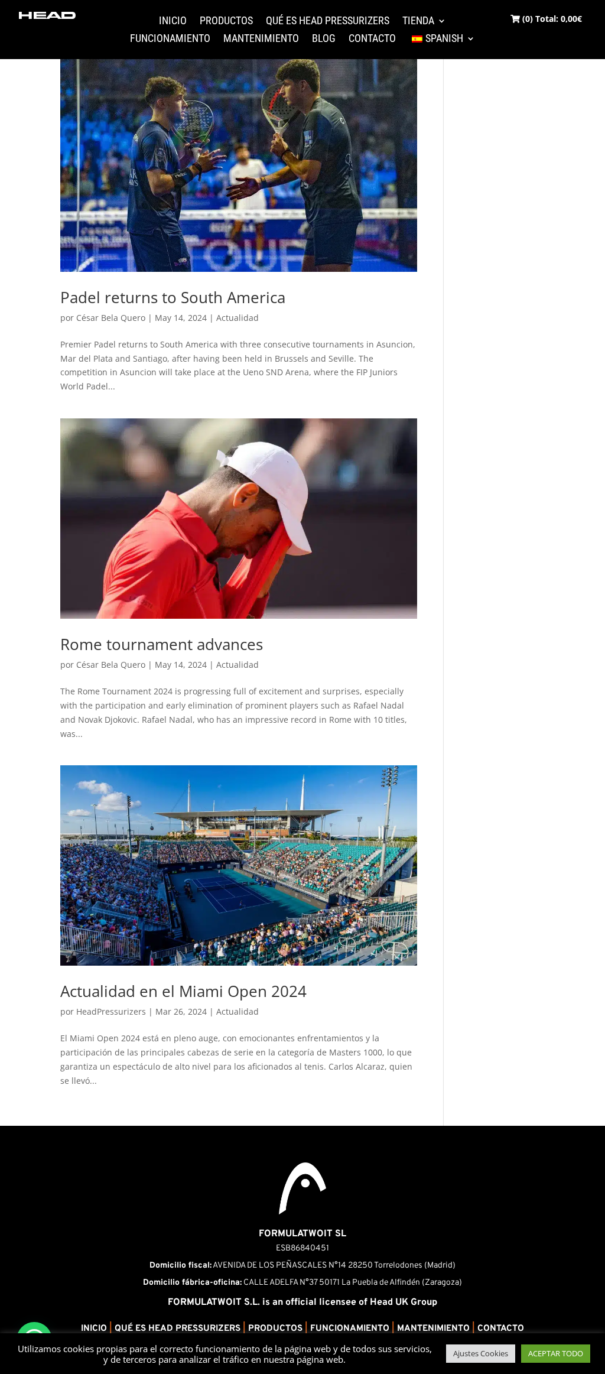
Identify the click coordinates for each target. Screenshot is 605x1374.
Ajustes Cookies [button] (480, 1353)
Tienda (418, 22)
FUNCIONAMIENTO (349, 1328)
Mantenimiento (261, 39)
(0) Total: (551, 18)
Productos (226, 22)
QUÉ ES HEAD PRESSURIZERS (177, 1328)
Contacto (372, 39)
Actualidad (237, 317)
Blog (324, 39)
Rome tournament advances (161, 644)
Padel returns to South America (172, 297)
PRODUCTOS (275, 1328)
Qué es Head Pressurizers (327, 22)
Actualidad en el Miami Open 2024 (183, 991)
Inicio (173, 22)
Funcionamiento (170, 39)
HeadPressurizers (111, 1011)
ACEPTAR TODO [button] (555, 1353)
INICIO (94, 1328)
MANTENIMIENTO (433, 1328)
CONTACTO (500, 1328)
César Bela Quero (110, 317)
